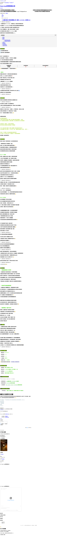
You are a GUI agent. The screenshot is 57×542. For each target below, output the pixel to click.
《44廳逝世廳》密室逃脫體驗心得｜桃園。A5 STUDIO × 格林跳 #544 (16, 20)
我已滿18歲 (2, 534)
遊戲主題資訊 (4, 43)
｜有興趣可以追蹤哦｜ (4, 45)
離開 (4, 534)
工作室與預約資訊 (4, 44)
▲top (1, 418)
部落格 (3, 15)
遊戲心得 (3, 39)
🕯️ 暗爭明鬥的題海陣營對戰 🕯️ (7, 40)
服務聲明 (36, 525)
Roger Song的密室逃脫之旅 (7, 6)
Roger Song (1, 409)
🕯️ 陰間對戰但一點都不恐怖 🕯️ (7, 41)
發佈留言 (2, 424)
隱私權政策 (33, 525)
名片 (2, 16)
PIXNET (23, 525)
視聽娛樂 (6, 13)
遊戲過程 (3, 38)
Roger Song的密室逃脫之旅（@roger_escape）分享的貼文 (11, 510)
